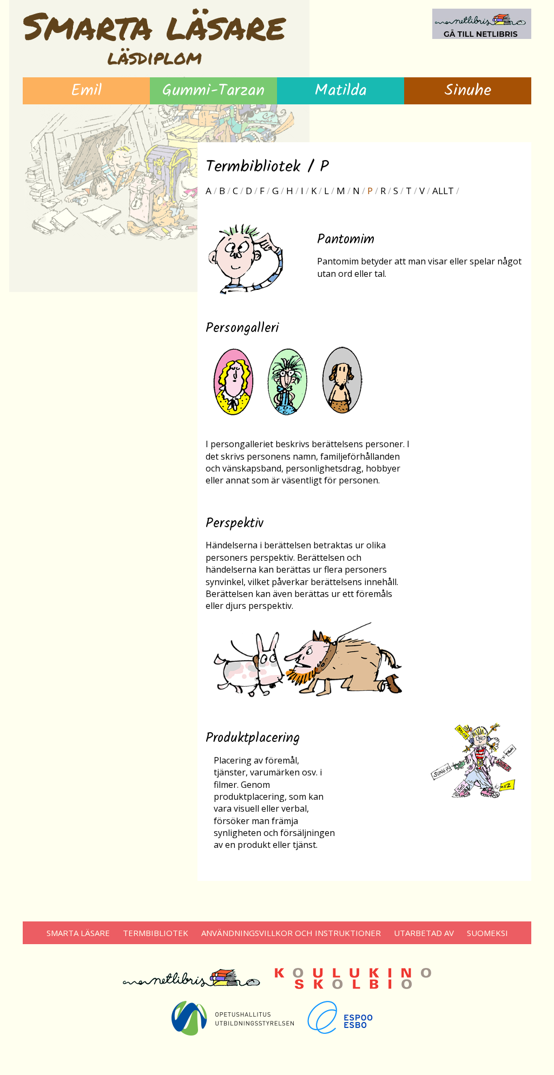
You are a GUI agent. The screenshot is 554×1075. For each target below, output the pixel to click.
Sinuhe (467, 91)
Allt (443, 190)
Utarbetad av (424, 932)
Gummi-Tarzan (213, 91)
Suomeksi (487, 932)
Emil (86, 91)
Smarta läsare (78, 932)
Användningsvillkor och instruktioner (291, 932)
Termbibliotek (155, 932)
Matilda (340, 91)
